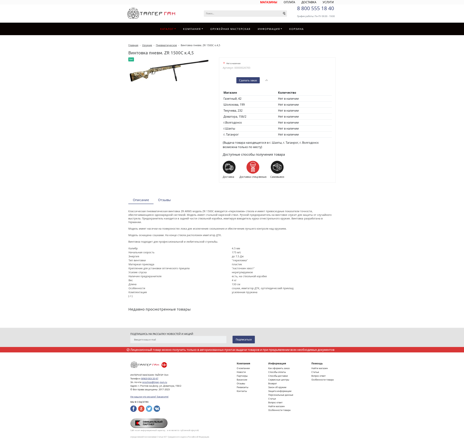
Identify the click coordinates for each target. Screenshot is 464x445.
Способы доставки (278, 375)
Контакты (242, 391)
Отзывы (241, 383)
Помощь (317, 363)
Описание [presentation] (141, 200)
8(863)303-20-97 (149, 378)
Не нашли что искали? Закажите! (149, 396)
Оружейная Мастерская (230, 29)
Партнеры (242, 375)
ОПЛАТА (289, 2)
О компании (243, 368)
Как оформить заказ (279, 368)
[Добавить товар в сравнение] (266, 80)
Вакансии (242, 379)
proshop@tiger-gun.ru (154, 382)
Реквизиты (242, 387)
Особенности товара (279, 410)
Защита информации (279, 391)
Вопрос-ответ (275, 402)
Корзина (296, 29)
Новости (241, 372)
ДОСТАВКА (308, 2)
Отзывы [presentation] (164, 200)
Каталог (167, 29)
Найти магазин (276, 406)
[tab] (141, 200)
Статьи (272, 398)
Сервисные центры (278, 379)
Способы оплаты (277, 372)
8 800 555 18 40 (315, 8)
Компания (192, 29)
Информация (277, 363)
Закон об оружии (277, 387)
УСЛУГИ (328, 2)
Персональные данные (280, 394)
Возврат (272, 383)
